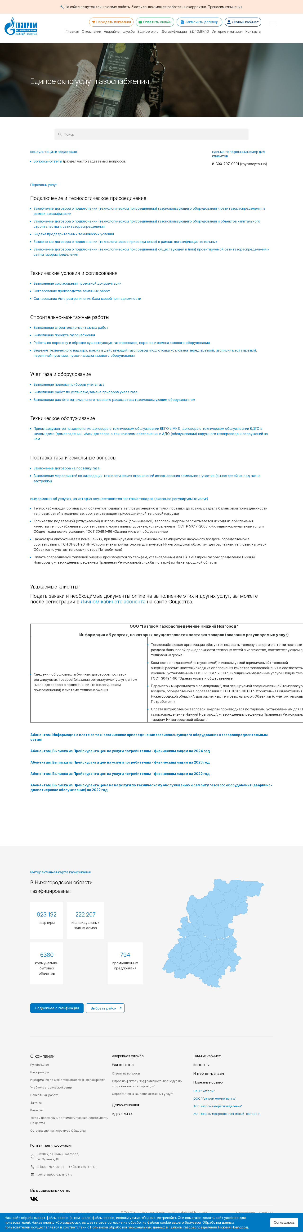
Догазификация (174, 31)
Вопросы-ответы (80, 161)
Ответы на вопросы (126, 1073)
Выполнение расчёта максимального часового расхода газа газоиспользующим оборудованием (114, 400)
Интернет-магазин (227, 31)
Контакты (253, 31)
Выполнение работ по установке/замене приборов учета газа (85, 392)
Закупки (36, 1102)
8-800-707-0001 (226, 164)
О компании (91, 31)
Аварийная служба (119, 31)
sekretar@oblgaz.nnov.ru (54, 1174)
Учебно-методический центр (51, 1087)
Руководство (39, 1064)
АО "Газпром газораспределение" (217, 1106)
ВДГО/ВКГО (199, 31)
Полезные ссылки (208, 1082)
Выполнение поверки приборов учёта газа (69, 384)
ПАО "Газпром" (204, 1091)
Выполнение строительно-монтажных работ (71, 327)
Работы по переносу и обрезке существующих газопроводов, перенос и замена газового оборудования (122, 343)
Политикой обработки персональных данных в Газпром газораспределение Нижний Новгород (169, 1227)
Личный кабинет (207, 1055)
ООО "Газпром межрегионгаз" (214, 1098)
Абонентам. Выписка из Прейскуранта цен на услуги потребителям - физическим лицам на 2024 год (120, 751)
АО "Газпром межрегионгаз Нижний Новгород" (226, 1114)
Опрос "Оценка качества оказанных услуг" (142, 1094)
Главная (72, 31)
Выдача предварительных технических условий (74, 234)
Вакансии (37, 1110)
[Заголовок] (20, 26)
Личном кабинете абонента (113, 602)
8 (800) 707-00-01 (50, 1167)
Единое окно (148, 31)
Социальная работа (44, 1095)
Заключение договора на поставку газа (66, 468)
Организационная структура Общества (58, 1130)
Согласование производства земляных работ (72, 291)
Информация (39, 1072)
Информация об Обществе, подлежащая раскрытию (68, 1080)
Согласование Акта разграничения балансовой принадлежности (87, 298)
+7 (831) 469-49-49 (82, 1167)
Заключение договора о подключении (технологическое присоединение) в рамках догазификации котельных (125, 242)
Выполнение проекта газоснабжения (64, 335)
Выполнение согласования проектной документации (77, 283)
